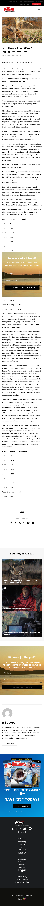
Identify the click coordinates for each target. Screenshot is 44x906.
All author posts (10, 743)
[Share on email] (31, 62)
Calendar (22, 867)
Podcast (22, 864)
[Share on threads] (23, 62)
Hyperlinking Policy (22, 882)
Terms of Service (22, 879)
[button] (13, 829)
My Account (22, 839)
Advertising (22, 842)
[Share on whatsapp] (26, 62)
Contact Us (22, 850)
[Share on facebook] (18, 62)
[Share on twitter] (20, 62)
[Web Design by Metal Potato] (22, 899)
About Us (22, 844)
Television (22, 862)
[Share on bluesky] (28, 62)
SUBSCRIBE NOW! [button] (22, 806)
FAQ (22, 847)
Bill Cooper (6, 55)
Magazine (22, 859)
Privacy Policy (22, 877)
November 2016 (16, 55)
